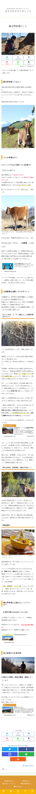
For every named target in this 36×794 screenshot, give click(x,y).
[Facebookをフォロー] (26, 749)
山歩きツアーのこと (10, 784)
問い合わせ (18, 786)
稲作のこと (27, 781)
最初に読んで (10, 781)
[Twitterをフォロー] (10, 749)
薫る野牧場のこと (27, 784)
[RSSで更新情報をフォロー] (18, 759)
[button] (32, 409)
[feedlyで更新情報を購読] (26, 754)
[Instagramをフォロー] (10, 754)
